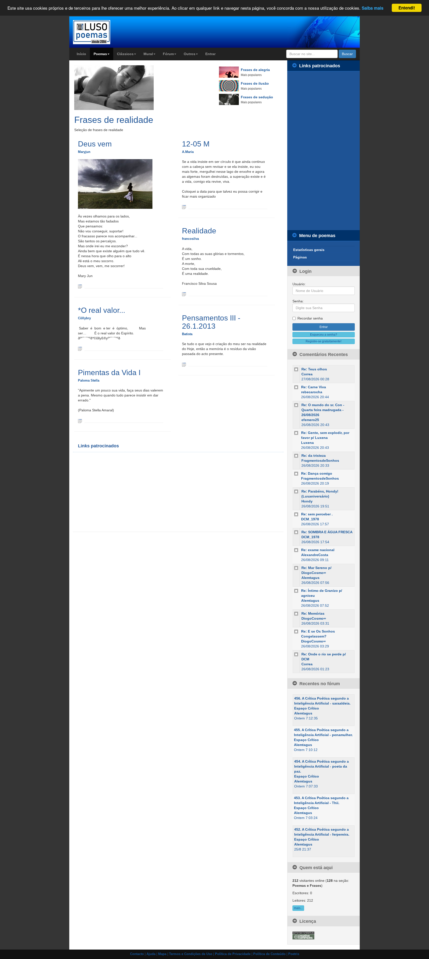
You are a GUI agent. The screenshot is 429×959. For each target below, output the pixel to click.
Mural (148, 54)
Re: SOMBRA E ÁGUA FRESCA (327, 532)
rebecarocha (311, 392)
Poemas (100, 54)
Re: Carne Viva (313, 387)
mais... (298, 908)
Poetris (293, 954)
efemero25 (310, 420)
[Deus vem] (80, 286)
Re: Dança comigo (316, 473)
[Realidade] (184, 294)
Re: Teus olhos (314, 369)
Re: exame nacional (317, 550)
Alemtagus (310, 578)
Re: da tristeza (313, 456)
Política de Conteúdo (269, 954)
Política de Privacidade (232, 954)
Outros (189, 54)
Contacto (137, 954)
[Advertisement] (127, 492)
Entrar (210, 54)
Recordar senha (310, 318)
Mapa (162, 954)
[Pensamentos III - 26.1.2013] (184, 364)
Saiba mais (372, 8)
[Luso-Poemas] (105, 32)
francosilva (190, 239)
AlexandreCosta (314, 555)
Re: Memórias (312, 613)
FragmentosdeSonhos (320, 460)
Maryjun (84, 152)
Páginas (300, 257)
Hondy (307, 501)
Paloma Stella (88, 380)
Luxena (307, 443)
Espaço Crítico (306, 708)
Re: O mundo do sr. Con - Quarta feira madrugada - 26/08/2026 (322, 410)
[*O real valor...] (80, 349)
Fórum (168, 54)
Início (81, 54)
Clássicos (125, 54)
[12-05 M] (184, 207)
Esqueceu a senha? (323, 334)
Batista (187, 334)
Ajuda (150, 954)
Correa (307, 374)
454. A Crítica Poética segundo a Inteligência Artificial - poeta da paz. (321, 766)
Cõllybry (84, 318)
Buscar (347, 54)
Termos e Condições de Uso (190, 954)
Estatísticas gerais (308, 250)
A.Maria (188, 152)
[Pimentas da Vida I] (80, 421)
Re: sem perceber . (317, 514)
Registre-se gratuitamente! (323, 341)
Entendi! (406, 8)
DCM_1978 (310, 519)
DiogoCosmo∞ (313, 618)
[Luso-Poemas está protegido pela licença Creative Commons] (303, 935)
